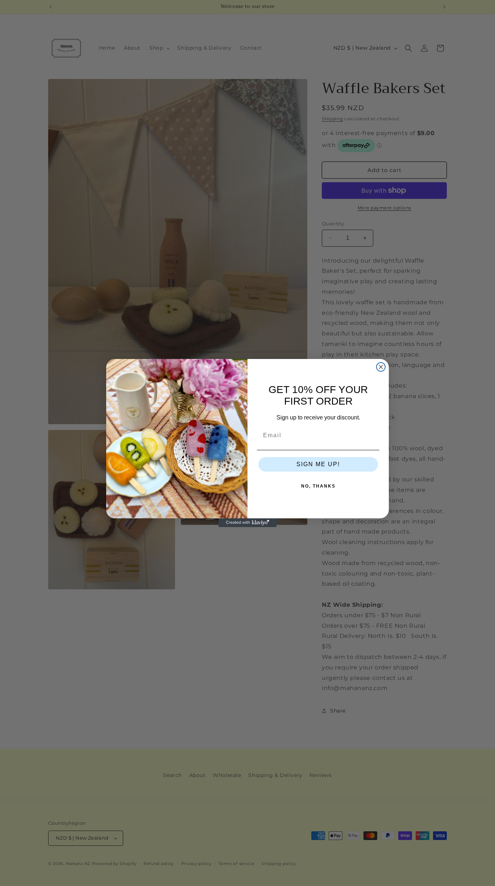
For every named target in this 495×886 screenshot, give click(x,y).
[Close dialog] (381, 367)
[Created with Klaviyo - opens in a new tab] (247, 522)
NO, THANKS (318, 486)
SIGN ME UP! (318, 464)
